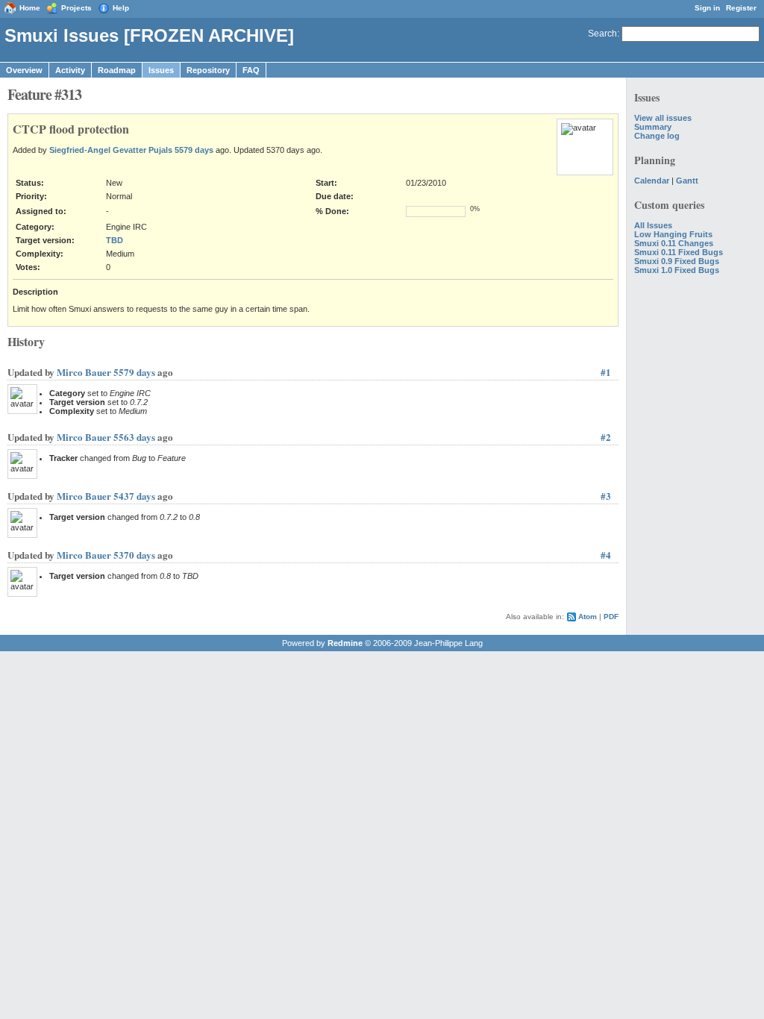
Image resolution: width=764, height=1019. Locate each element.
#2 (606, 437)
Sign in (707, 8)
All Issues (653, 225)
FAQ (251, 70)
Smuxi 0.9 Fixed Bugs (676, 261)
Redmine (345, 643)
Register (741, 8)
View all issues (663, 117)
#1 (606, 372)
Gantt (687, 180)
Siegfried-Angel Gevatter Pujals (110, 149)
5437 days (134, 496)
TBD (114, 240)
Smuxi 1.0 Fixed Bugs (676, 270)
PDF (611, 616)
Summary (652, 126)
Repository (208, 70)
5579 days (194, 149)
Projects (76, 8)
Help (121, 8)
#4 (606, 555)
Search (602, 33)
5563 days (134, 437)
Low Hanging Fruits (673, 234)
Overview (24, 70)
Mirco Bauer (84, 372)
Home (29, 8)
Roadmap (117, 70)
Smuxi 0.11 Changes (673, 243)
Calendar (651, 180)
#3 (606, 496)
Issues (161, 70)
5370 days (134, 555)
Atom (587, 616)
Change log (657, 135)
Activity (70, 70)
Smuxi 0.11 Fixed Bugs (678, 252)
